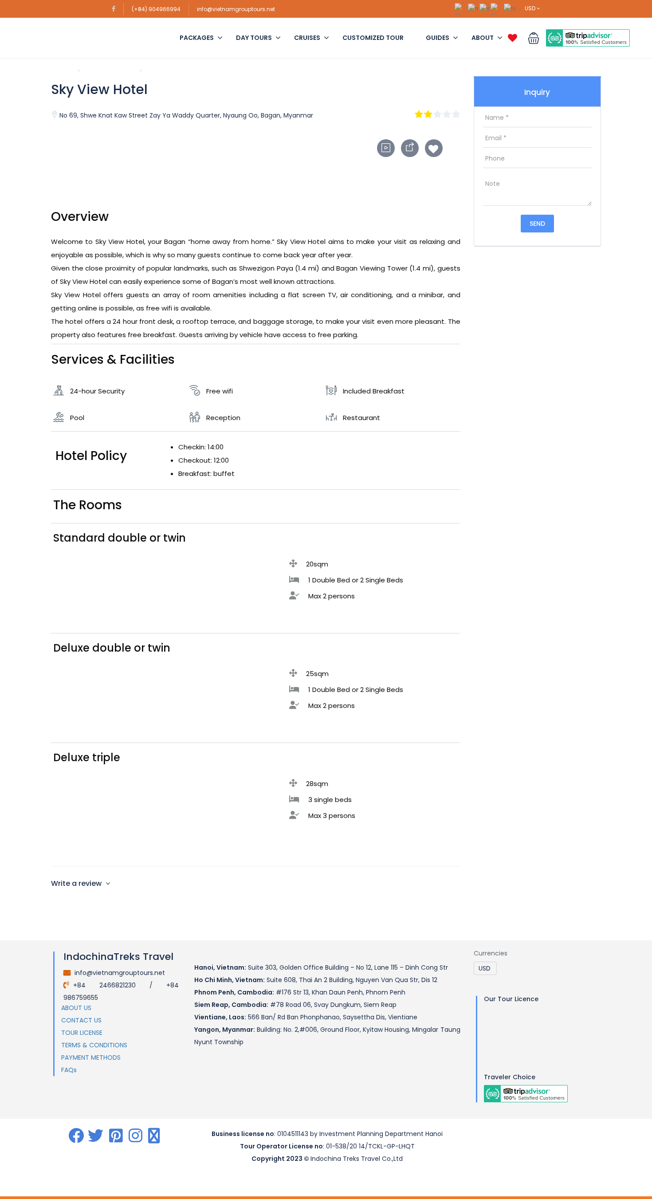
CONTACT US (81, 1020)
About (482, 37)
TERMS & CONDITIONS (94, 1045)
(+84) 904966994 (156, 9)
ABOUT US (76, 1007)
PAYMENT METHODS (91, 1057)
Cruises (307, 37)
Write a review (77, 883)
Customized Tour (373, 37)
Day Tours (254, 37)
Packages (197, 37)
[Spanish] (497, 8)
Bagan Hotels (110, 70)
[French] (473, 8)
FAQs (69, 1069)
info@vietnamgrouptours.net (236, 9)
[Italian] (485, 8)
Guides (437, 37)
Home (60, 70)
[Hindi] (510, 8)
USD (531, 8)
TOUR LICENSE (81, 1032)
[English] (461, 8)
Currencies (490, 953)
